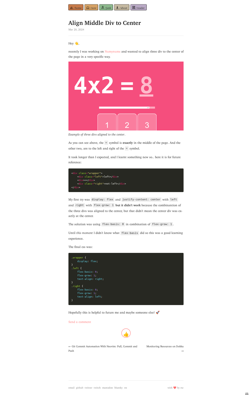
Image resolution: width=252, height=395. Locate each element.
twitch (97, 387)
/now (93, 7)
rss (125, 387)
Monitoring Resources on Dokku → (165, 348)
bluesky (118, 387)
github (79, 387)
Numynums (112, 51)
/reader (140, 7)
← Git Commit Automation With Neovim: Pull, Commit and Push (102, 348)
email (71, 387)
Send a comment (79, 321)
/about (123, 7)
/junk (108, 7)
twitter (88, 387)
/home (78, 7)
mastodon (107, 387)
